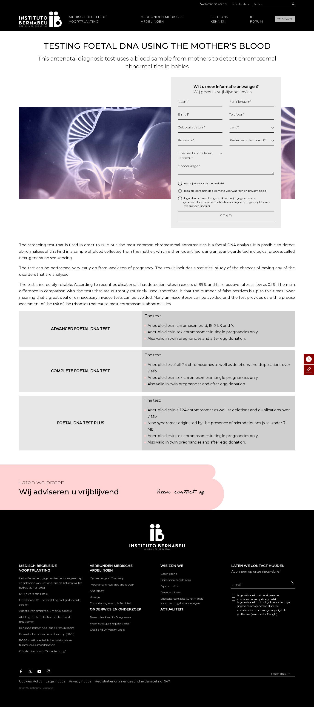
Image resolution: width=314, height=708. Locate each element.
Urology (95, 597)
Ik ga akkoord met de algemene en (224, 190)
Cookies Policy (30, 681)
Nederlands (239, 4)
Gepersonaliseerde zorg (175, 580)
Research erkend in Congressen (110, 617)
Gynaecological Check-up (107, 578)
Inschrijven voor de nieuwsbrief (203, 183)
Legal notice (56, 681)
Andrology (97, 590)
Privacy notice (80, 681)
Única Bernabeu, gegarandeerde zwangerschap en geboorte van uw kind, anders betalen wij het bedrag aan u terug (51, 583)
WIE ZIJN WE (171, 566)
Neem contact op (180, 492)
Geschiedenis (168, 573)
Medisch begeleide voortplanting (87, 19)
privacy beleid (257, 190)
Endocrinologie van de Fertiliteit (110, 603)
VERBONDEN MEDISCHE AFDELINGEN (162, 19)
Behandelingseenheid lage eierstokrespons (46, 628)
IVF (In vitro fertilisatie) (34, 593)
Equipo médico (170, 586)
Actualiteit (171, 609)
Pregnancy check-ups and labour (112, 584)
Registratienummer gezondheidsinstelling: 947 (132, 681)
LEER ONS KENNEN (219, 19)
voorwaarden (234, 190)
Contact (284, 19)
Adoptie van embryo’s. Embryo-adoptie (45, 610)
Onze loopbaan (170, 592)
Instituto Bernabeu (40, 19)
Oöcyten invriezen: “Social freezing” (42, 651)
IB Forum (256, 19)
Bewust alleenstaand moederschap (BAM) (46, 634)
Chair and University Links (107, 629)
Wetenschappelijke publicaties (109, 623)
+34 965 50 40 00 (215, 4)
